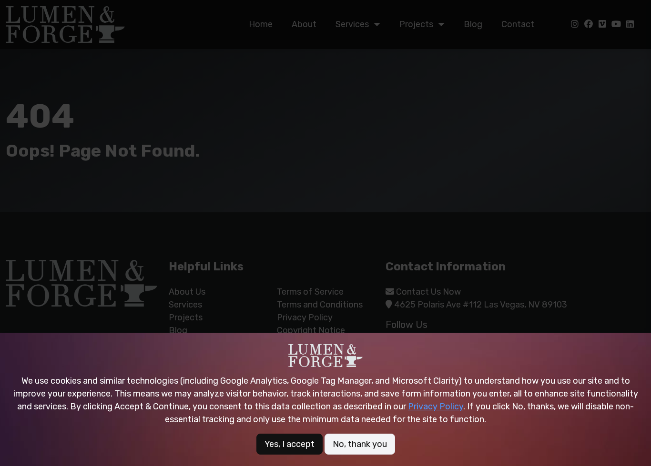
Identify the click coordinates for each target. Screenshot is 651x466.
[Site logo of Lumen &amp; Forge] (325, 355)
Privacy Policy (435, 406)
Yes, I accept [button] (289, 444)
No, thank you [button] (360, 444)
